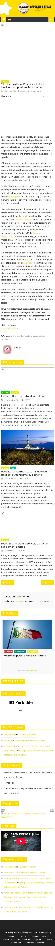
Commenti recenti (14, 859)
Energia (5, 81)
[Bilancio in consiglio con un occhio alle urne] (27, 633)
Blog (44, 936)
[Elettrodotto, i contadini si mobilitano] (27, 378)
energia (14, 336)
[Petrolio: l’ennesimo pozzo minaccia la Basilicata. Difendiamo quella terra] (27, 447)
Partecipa (22, 936)
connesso (19, 601)
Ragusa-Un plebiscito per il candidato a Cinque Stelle (9, 582)
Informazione (19, 649)
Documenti (16, 942)
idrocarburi (37, 336)
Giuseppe (8, 740)
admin (23, 91)
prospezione (28, 263)
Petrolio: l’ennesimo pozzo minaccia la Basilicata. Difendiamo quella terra (24, 473)
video (49, 939)
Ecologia (5, 392)
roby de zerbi (10, 734)
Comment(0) (36, 91)
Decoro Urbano (24, 939)
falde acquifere (25, 336)
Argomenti (39, 939)
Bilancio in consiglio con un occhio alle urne (24, 653)
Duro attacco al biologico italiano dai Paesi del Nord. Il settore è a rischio (28, 790)
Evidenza (7, 649)
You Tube (8, 826)
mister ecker (9, 907)
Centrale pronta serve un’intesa (30, 740)
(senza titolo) (10, 783)
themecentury (45, 932)
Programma (8, 939)
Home (12, 936)
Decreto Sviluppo (23, 219)
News (13, 468)
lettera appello (14, 196)
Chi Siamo (34, 936)
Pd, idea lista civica (27, 734)
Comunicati (29, 942)
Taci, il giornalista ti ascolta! (48, 582)
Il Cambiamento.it (9, 328)
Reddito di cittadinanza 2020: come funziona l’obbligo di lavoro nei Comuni (29, 774)
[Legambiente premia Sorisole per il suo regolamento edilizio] (27, 524)
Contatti (40, 942)
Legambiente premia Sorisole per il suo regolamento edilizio (24, 545)
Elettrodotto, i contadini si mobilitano (23, 396)
